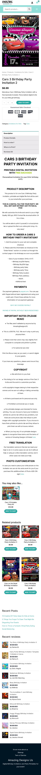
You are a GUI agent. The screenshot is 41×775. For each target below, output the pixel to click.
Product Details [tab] (9, 138)
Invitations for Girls (21, 72)
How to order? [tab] (9, 142)
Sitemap (20, 752)
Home (4, 72)
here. (22, 474)
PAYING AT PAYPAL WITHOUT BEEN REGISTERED (20, 311)
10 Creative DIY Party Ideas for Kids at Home (18, 616)
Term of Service (20, 755)
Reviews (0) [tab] (8, 152)
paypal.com (24, 291)
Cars (28, 124)
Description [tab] (8, 133)
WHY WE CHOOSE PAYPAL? (20, 305)
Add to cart (23, 103)
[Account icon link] (32, 3)
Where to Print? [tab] (9, 147)
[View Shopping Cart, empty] (37, 2)
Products (10, 72)
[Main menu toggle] (37, 9)
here (34, 437)
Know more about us (20, 750)
